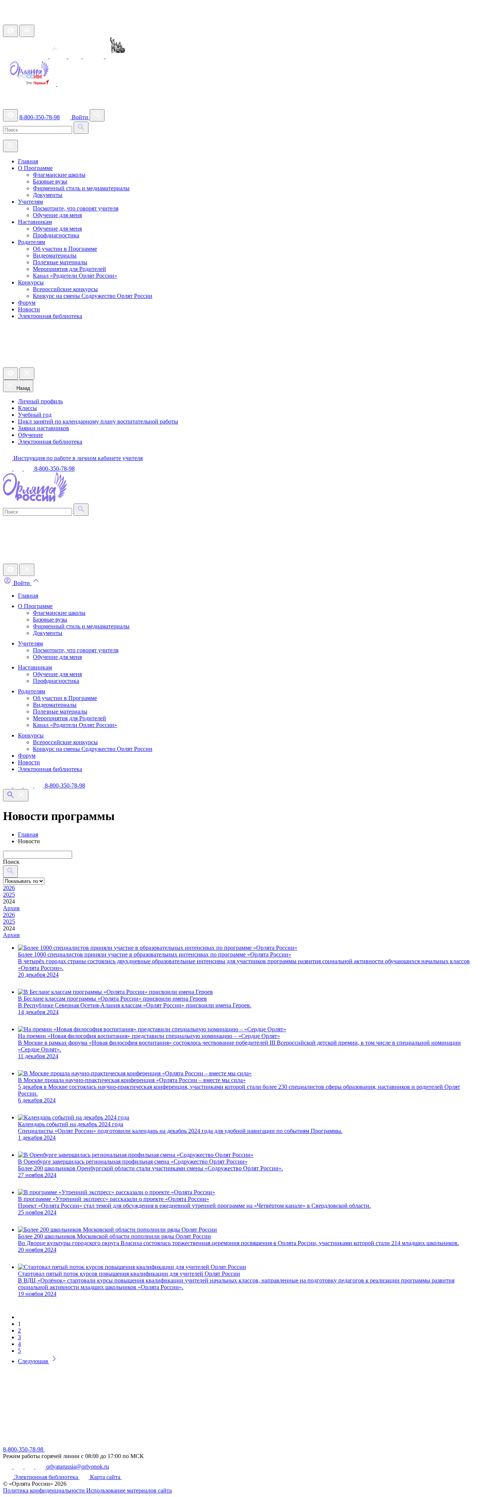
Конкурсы (31, 282)
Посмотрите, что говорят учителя (75, 208)
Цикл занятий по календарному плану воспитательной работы (98, 421)
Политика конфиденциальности (44, 1490)
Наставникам (35, 222)
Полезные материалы (60, 262)
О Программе (35, 168)
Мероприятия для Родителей (69, 269)
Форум (26, 302)
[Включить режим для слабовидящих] (10, 570)
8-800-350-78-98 (39, 117)
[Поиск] (97, 115)
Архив (11, 908)
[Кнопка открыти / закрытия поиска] (15, 795)
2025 (9, 894)
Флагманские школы (59, 175)
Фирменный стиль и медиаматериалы (81, 188)
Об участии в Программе (65, 249)
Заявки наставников (43, 428)
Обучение (30, 435)
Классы (27, 408)
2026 (9, 888)
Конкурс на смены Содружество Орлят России (92, 296)
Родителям (31, 242)
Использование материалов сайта (129, 1490)
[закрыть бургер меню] (26, 373)
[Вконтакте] (8, 785)
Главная (28, 161)
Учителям (30, 201)
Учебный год (35, 415)
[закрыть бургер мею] (26, 570)
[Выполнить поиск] (81, 127)
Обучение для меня (57, 215)
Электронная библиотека (50, 316)
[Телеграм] (18, 785)
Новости (29, 309)
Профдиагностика (56, 235)
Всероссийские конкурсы (65, 289)
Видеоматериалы (55, 255)
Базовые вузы (50, 181)
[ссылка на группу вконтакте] (8, 468)
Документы (47, 195)
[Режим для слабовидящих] (10, 31)
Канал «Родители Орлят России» (75, 275)
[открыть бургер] (26, 31)
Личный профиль (40, 401)
